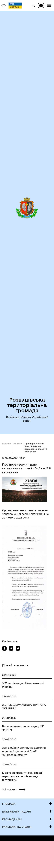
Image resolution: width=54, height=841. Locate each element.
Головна (6, 443)
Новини (18, 443)
